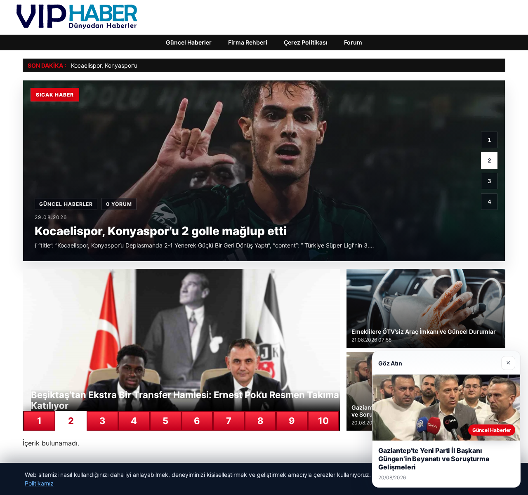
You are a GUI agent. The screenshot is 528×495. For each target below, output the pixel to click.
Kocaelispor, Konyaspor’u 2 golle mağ (120, 65)
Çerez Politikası (306, 42)
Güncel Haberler (189, 42)
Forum (353, 42)
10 (323, 420)
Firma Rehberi (247, 42)
